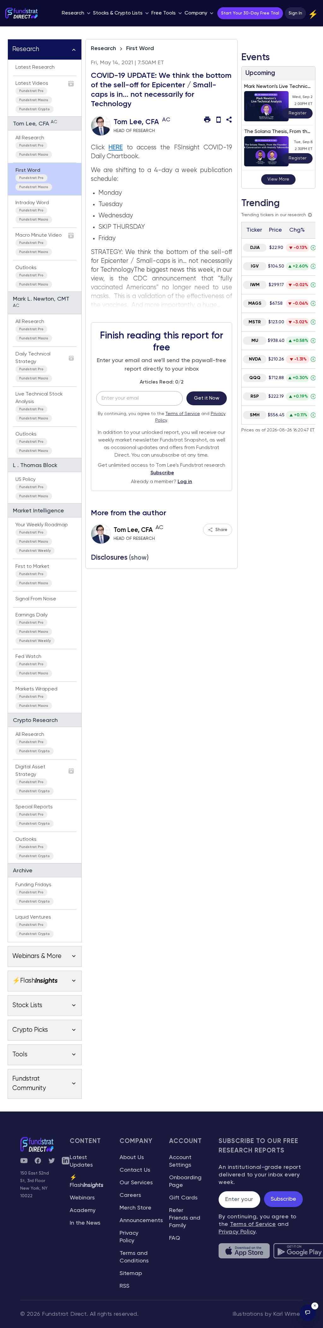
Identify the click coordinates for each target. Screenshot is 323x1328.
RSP (254, 396)
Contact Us (135, 1170)
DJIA (255, 247)
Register (297, 113)
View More (278, 179)
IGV (255, 266)
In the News (85, 1223)
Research (103, 48)
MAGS (254, 303)
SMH (255, 415)
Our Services (136, 1183)
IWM (255, 285)
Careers (130, 1195)
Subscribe (162, 473)
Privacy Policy (237, 1232)
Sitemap (131, 1273)
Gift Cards (183, 1198)
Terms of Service (183, 414)
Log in (185, 481)
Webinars (82, 1198)
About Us (132, 1157)
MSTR (255, 322)
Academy (83, 1210)
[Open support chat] (308, 1313)
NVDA (255, 359)
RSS (124, 1286)
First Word (140, 48)
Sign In (295, 13)
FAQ (174, 1238)
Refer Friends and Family (184, 1218)
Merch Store (135, 1208)
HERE (116, 147)
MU (254, 340)
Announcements (141, 1220)
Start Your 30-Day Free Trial (250, 13)
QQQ (255, 378)
